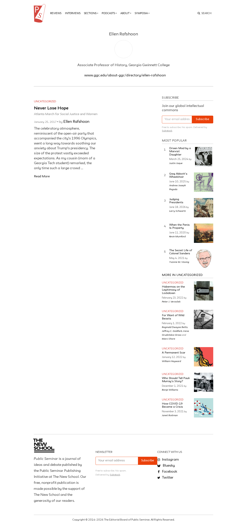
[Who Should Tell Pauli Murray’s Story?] (203, 382)
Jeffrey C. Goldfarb (172, 331)
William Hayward (171, 361)
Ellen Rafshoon (76, 122)
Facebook (169, 471)
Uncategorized (45, 101)
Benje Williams (170, 389)
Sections (90, 13)
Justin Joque (176, 163)
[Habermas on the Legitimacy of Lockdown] (203, 290)
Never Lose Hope (51, 108)
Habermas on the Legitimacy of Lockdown (173, 290)
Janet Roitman (170, 415)
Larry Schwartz (177, 210)
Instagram (170, 459)
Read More (42, 176)
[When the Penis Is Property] (203, 233)
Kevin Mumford (177, 236)
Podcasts (108, 13)
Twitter (167, 477)
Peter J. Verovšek (171, 301)
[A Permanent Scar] (203, 356)
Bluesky (168, 465)
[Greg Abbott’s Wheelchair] (203, 182)
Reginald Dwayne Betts (175, 327)
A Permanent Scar (173, 353)
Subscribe (202, 119)
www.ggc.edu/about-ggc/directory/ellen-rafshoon (125, 75)
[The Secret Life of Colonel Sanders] (203, 258)
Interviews (72, 13)
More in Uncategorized (182, 275)
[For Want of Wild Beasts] (203, 319)
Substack (167, 131)
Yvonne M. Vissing (179, 261)
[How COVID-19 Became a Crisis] (203, 407)
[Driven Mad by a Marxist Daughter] (203, 156)
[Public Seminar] (40, 13)
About (124, 13)
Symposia (141, 13)
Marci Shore (168, 338)
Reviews (55, 13)
